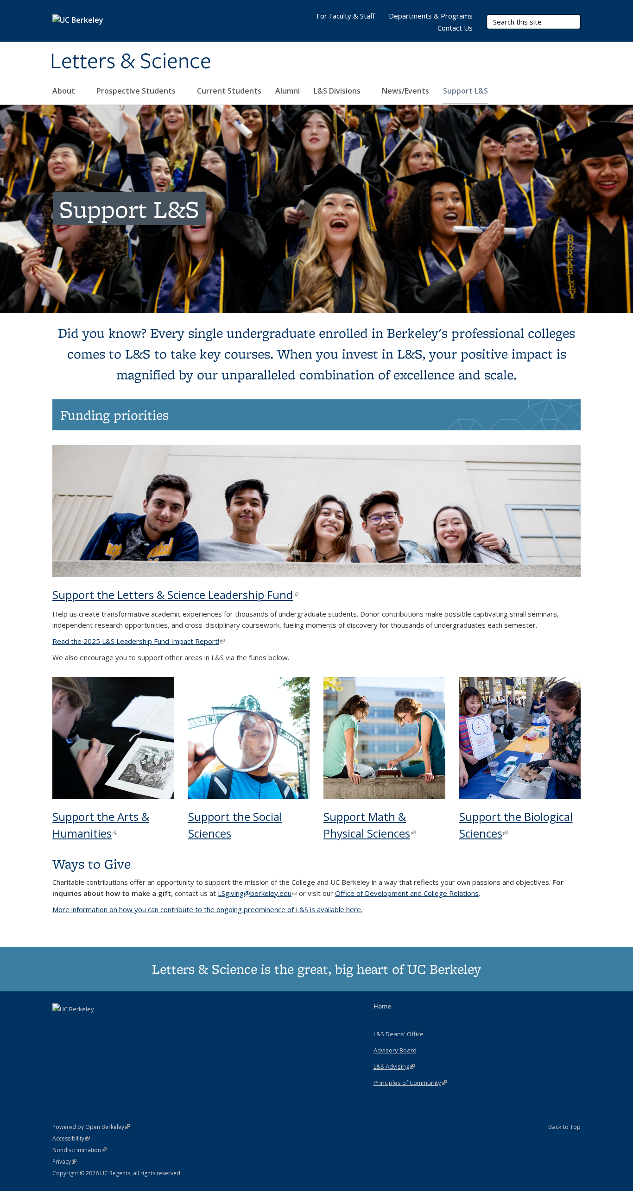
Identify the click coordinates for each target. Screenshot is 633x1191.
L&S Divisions (338, 91)
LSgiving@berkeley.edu (257, 893)
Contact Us (455, 27)
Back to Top (564, 1126)
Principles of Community (410, 1082)
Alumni (287, 91)
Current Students (229, 91)
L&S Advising (394, 1066)
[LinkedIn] (78, 1024)
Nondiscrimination (79, 1150)
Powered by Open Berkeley (91, 1127)
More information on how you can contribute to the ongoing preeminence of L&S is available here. (207, 909)
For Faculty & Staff (345, 15)
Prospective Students (136, 91)
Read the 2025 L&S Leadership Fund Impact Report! (138, 641)
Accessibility (71, 1138)
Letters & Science (130, 62)
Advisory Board (395, 1050)
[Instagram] (97, 1024)
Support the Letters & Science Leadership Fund (175, 594)
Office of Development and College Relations (407, 893)
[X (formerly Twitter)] (60, 1024)
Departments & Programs (431, 15)
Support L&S (465, 91)
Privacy (64, 1162)
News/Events (405, 91)
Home (382, 1006)
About (64, 91)
